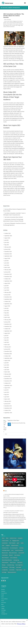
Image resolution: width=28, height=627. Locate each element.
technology (9, 19)
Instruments (3, 602)
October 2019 (7, 383)
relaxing (2, 606)
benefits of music (13, 538)
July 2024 (6, 260)
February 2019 (7, 401)
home (3, 545)
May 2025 (6, 244)
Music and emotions (13, 552)
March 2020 (7, 371)
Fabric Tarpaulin (12, 543)
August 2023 (7, 283)
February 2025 (7, 247)
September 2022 (8, 303)
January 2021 (7, 349)
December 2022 (8, 297)
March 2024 (7, 267)
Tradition (3, 612)
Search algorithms (6, 25)
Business (3, 589)
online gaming (16, 560)
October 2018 (7, 410)
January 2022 (7, 322)
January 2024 (7, 272)
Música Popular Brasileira (7, 560)
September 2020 (8, 358)
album (3, 538)
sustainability (11, 569)
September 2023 (8, 281)
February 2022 (7, 319)
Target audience (19, 569)
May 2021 (6, 340)
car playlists (20, 538)
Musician (5, 23)
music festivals (5, 555)
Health (2, 595)
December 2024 (8, 251)
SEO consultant (12, 25)
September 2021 (8, 331)
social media (18, 567)
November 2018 (8, 408)
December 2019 (8, 378)
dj (10, 540)
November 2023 (8, 276)
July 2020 (6, 362)
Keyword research (14, 545)
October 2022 (7, 301)
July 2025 (6, 240)
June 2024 (6, 263)
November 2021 (8, 326)
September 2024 (8, 256)
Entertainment (4, 593)
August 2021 (7, 333)
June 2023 (6, 288)
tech (24, 569)
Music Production (5, 557)
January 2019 (7, 403)
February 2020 (7, 374)
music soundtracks (13, 557)
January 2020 (7, 376)
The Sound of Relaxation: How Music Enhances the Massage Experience (14, 224)
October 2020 (7, 356)
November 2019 (8, 381)
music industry (17, 555)
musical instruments (12, 22)
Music (5, 19)
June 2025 (6, 242)
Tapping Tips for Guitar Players (13, 420)
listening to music (5, 547)
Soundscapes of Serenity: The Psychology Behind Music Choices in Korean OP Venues (13, 220)
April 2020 (6, 369)
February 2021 (7, 347)
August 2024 (7, 258)
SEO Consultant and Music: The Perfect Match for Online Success (13, 15)
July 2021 (6, 335)
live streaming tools (14, 547)
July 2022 (6, 308)
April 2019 (6, 396)
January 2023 (7, 294)
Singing (2, 608)
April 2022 (6, 315)
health (22, 543)
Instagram (8, 545)
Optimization (21, 23)
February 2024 (7, 269)
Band (5, 21)
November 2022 (8, 299)
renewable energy (10, 565)
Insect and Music (4, 598)
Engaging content (16, 21)
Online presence (10, 23)
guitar (18, 543)
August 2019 (7, 387)
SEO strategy (18, 25)
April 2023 (6, 290)
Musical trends (19, 22)
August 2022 (7, 306)
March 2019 (7, 399)
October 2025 (7, 233)
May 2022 (6, 312)
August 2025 (7, 238)
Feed (6, 490)
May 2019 (6, 394)
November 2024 (8, 253)
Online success (15, 23)
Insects (2, 600)
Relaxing (3, 565)
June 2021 (6, 337)
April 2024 (6, 265)
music (8, 22)
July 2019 (6, 390)
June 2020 (6, 365)
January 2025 (7, 249)
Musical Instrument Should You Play (18, 423)
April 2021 (6, 342)
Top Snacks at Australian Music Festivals (13, 217)
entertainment (4, 543)
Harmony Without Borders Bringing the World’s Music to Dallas (14, 210)
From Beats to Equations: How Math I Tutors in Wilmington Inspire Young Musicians (14, 213)
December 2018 (8, 406)
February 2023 (7, 292)
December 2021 (8, 324)
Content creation (10, 21)
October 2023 (7, 278)
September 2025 (8, 235)
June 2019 (6, 392)
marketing (21, 547)
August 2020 (7, 360)
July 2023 (6, 285)
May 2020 (6, 367)
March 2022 (7, 317)
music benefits (21, 552)
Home (2, 596)
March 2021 (7, 344)
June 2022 (6, 310)
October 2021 (7, 328)
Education (3, 591)
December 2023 (8, 274)
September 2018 (8, 412)
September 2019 (8, 385)
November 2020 (8, 353)
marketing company (6, 550)
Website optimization (10, 26)
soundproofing (5, 569)
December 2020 (8, 351)
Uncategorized (4, 613)
